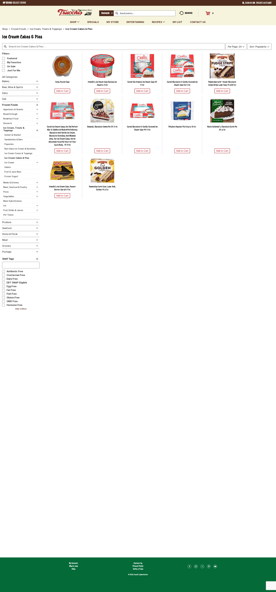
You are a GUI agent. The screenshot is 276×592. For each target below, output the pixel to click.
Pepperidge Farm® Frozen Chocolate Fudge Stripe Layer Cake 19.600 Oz (222, 83)
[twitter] (202, 566)
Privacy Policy (138, 566)
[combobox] (106, 13)
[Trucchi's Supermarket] (75, 11)
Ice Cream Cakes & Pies (78, 29)
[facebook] (189, 566)
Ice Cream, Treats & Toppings (46, 29)
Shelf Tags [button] (8, 258)
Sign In (248, 3)
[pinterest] (209, 566)
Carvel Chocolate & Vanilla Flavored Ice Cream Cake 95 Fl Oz (142, 128)
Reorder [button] (188, 13)
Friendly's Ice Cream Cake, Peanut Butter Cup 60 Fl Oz (62, 188)
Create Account (264, 3)
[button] (36, 81)
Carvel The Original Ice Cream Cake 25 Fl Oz (142, 83)
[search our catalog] (117, 13)
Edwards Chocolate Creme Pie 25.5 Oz (102, 126)
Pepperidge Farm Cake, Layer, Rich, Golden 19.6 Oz (102, 188)
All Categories (10, 76)
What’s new (73, 566)
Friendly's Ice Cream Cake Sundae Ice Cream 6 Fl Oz (102, 83)
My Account (73, 563)
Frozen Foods (18, 29)
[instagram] (196, 566)
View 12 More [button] (20, 309)
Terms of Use (138, 568)
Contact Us (138, 563)
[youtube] (215, 566)
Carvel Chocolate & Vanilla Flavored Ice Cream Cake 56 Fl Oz (182, 83)
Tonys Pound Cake (62, 81)
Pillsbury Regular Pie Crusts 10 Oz (182, 126)
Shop (5, 29)
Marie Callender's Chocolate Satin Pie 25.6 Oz (222, 128)
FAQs (73, 568)
